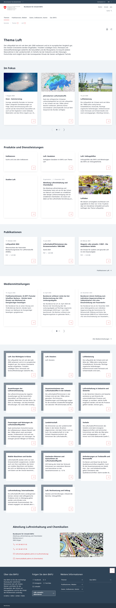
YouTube (48, 583)
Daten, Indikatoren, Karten (70, 589)
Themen (64, 580)
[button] (6, 17)
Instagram (37, 583)
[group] (20, 99)
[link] (20, 365)
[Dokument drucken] (107, 29)
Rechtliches (7, 605)
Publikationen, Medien (68, 584)
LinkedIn (37, 586)
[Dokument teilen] (111, 29)
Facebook (37, 580)
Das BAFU (93, 580)
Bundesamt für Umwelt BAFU (33, 7)
